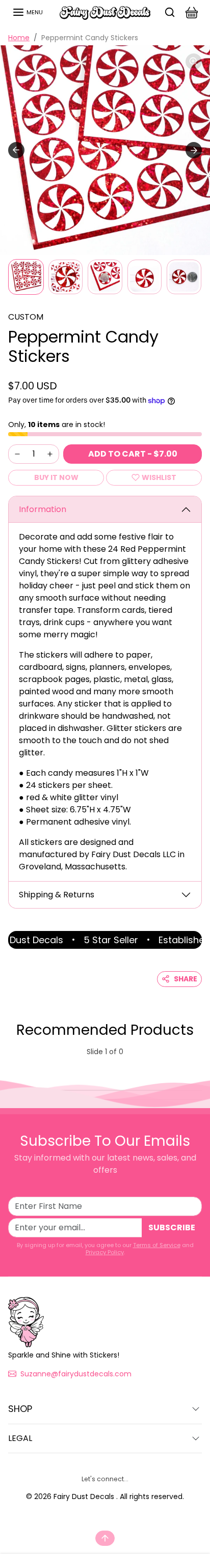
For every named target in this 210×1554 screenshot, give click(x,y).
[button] (27, 12)
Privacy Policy (105, 1252)
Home (19, 38)
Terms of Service (156, 1245)
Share (185, 979)
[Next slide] (194, 150)
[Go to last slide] (16, 150)
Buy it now (56, 477)
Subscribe (171, 1227)
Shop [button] (20, 1408)
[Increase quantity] (50, 454)
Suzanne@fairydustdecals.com (76, 1374)
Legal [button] (20, 1438)
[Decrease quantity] (17, 454)
